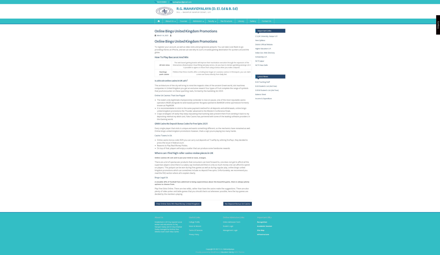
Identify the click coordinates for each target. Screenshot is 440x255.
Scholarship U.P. (261, 57)
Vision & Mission (195, 226)
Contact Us (266, 21)
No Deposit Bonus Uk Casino (237, 204)
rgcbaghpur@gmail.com (182, 2)
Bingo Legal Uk (161, 177)
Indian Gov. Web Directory (265, 53)
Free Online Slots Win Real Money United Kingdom (178, 204)
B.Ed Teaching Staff (262, 82)
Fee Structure (226, 21)
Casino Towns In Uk (163, 135)
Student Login (228, 226)
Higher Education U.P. (263, 49)
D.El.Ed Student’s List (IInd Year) (267, 90)
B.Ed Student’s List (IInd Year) (266, 86)
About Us (170, 21)
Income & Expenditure (263, 98)
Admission (197, 21)
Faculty (211, 21)
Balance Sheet (260, 94)
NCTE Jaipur (259, 61)
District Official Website (264, 44)
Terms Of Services (196, 230)
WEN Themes (239, 252)
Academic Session (264, 226)
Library (241, 21)
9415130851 (162, 2)
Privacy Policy (194, 234)
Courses (183, 21)
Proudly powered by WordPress (207, 252)
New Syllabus (260, 40)
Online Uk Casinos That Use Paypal (170, 95)
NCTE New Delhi (261, 65)
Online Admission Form (231, 222)
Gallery (253, 21)
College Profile (194, 222)
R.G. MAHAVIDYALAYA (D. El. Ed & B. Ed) (207, 9)
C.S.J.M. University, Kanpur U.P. (266, 36)
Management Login (230, 230)
